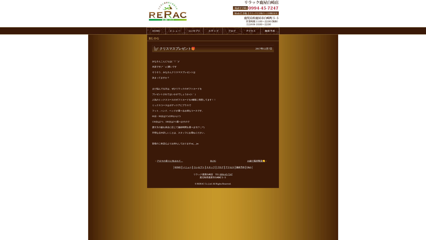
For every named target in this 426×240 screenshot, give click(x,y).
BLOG (213, 161)
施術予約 (240, 167)
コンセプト (199, 167)
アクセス (229, 167)
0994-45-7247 (226, 174)
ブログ (220, 167)
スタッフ (210, 167)
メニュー (187, 167)
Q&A (249, 167)
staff (213, 30)
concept (194, 30)
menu (175, 30)
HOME (156, 30)
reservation (269, 30)
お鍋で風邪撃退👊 (256, 161)
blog (231, 30)
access (250, 30)
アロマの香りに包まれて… (170, 161)
